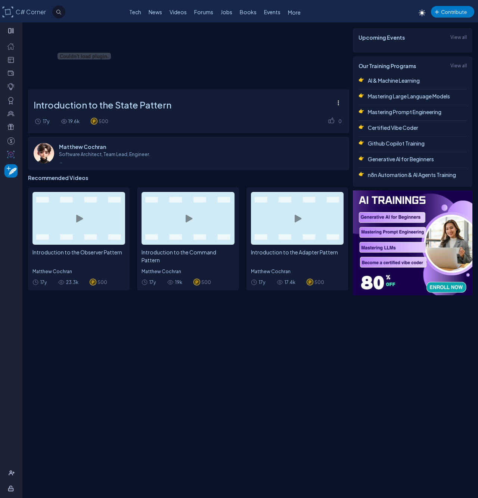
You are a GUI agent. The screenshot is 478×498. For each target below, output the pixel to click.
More (294, 12)
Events (272, 12)
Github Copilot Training (396, 143)
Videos (178, 12)
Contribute (454, 12)
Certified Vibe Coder (393, 127)
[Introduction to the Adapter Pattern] (297, 218)
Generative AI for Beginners (401, 159)
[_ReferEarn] (12, 126)
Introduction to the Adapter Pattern (294, 252)
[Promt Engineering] (412, 242)
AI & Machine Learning (394, 80)
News (155, 12)
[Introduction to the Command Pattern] (188, 218)
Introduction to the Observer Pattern (77, 252)
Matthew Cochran (52, 271)
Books (248, 12)
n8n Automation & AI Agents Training (412, 174)
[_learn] (12, 86)
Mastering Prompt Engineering (404, 112)
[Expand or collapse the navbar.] (11, 30)
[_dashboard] (12, 59)
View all (458, 37)
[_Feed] (12, 46)
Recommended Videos (58, 177)
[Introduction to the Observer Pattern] (78, 218)
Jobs (226, 12)
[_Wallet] (12, 73)
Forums (203, 12)
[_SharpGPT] (12, 154)
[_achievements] (12, 100)
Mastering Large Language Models (409, 96)
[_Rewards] (12, 140)
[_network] (12, 113)
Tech (135, 12)
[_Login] (12, 488)
